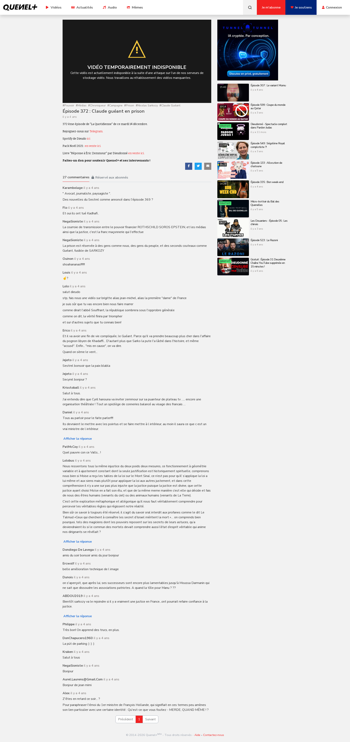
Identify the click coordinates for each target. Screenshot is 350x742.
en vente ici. (93, 146)
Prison (129, 105)
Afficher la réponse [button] (77, 438)
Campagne (115, 105)
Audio (112, 7)
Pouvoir (68, 105)
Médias (81, 105)
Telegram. (96, 131)
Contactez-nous (213, 735)
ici (88, 138)
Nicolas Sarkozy (147, 105)
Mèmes (137, 7)
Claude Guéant (169, 105)
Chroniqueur (97, 105)
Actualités (84, 7)
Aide (197, 735)
